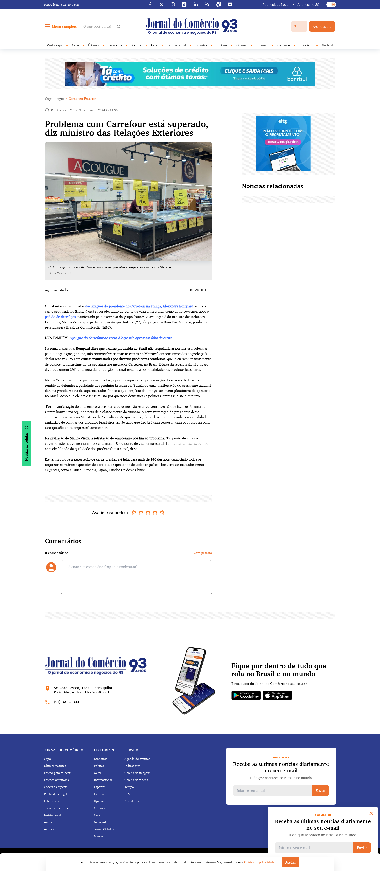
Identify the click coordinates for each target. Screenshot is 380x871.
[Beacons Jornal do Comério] (218, 4)
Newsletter (131, 801)
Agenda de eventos (137, 759)
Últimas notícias (55, 766)
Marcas (98, 836)
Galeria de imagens (137, 773)
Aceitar (290, 862)
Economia (115, 45)
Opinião (241, 45)
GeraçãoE (306, 45)
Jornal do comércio (63, 750)
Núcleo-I (327, 45)
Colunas (262, 45)
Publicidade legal (55, 794)
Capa (75, 45)
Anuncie (49, 829)
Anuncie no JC (308, 4)
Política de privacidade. (260, 862)
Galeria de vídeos (136, 780)
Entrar (299, 26)
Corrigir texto (203, 553)
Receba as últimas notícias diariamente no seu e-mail (281, 767)
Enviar (320, 790)
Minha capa (54, 45)
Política (136, 45)
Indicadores (132, 766)
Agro (60, 98)
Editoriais (104, 750)
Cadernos (283, 45)
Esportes (201, 45)
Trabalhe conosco (56, 808)
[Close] (371, 813)
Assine (48, 822)
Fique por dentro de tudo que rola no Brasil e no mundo (278, 670)
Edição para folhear (57, 773)
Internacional (177, 45)
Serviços (132, 750)
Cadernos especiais (57, 787)
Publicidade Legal (276, 4)
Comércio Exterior (82, 98)
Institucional (52, 815)
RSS (127, 794)
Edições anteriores (56, 780)
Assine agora (322, 26)
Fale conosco (53, 801)
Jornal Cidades (104, 829)
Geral (154, 45)
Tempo (129, 787)
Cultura (222, 45)
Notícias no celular (26, 447)
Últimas (93, 45)
